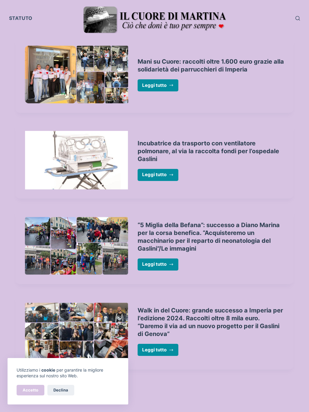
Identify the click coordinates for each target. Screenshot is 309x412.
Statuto (20, 18)
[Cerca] (297, 18)
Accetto (30, 390)
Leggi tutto (160, 86)
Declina (60, 390)
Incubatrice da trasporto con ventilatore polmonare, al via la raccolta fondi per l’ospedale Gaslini (208, 151)
